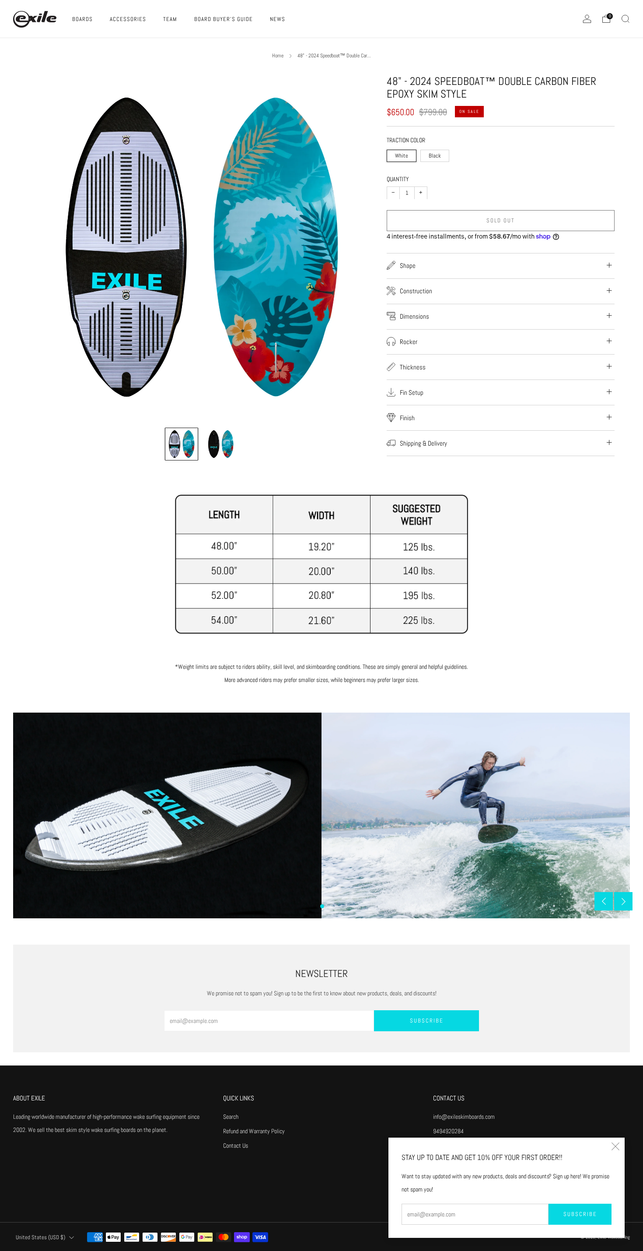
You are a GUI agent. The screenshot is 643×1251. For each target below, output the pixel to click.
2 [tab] (331, 906)
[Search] (625, 18)
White (401, 155)
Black (435, 155)
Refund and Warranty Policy (254, 1131)
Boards (82, 19)
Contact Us (235, 1145)
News (277, 19)
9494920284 (448, 1131)
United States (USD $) (40, 1237)
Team (170, 19)
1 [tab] (322, 906)
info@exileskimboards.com (464, 1117)
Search (230, 1117)
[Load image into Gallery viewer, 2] (221, 444)
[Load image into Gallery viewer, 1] (181, 444)
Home (277, 55)
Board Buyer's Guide (223, 19)
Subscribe (580, 1214)
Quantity (398, 179)
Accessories (128, 19)
